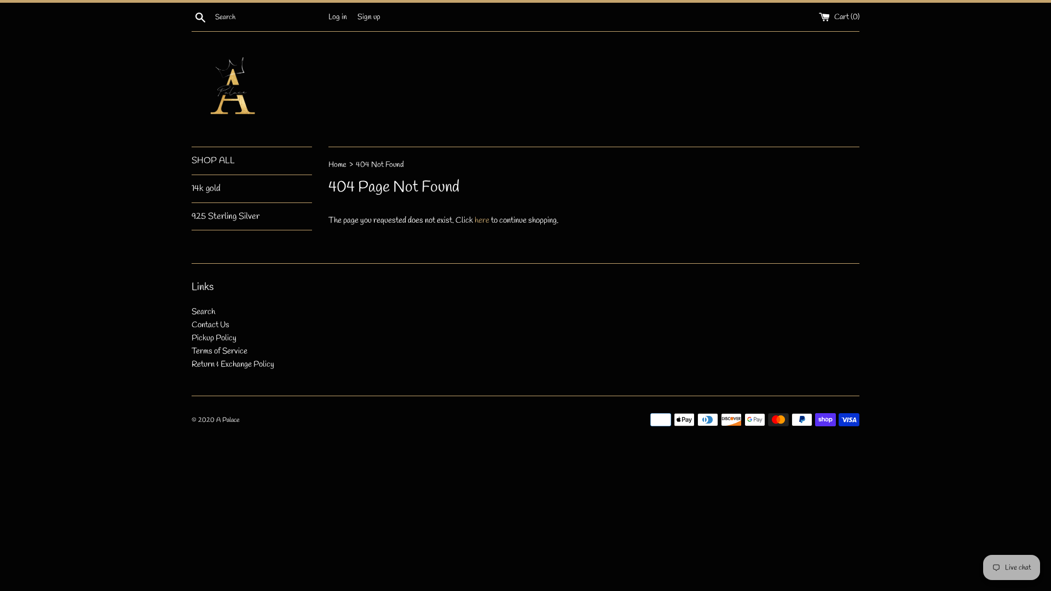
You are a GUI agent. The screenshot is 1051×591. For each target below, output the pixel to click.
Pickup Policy (214, 338)
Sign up (368, 17)
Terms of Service (219, 351)
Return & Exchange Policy (233, 364)
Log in (337, 17)
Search (203, 311)
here (482, 220)
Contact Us (210, 325)
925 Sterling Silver (225, 216)
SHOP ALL (213, 160)
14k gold (206, 188)
